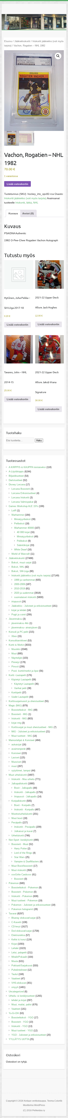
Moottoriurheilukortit (21, 813)
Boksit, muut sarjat (21, 562)
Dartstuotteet (15, 480)
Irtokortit (20, 202)
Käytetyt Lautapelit (21, 679)
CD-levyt (15, 926)
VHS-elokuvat (18, 983)
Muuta (14, 961)
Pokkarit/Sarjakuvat (21, 965)
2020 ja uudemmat (24, 593)
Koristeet (16, 753)
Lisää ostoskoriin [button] (17, 324)
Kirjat (14, 943)
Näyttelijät (16, 657)
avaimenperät (18, 749)
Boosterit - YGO (19, 1021)
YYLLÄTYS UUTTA (19, 1039)
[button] (58, 56)
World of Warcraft (20, 553)
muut (14, 766)
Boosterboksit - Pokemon (24, 887)
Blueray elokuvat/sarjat (23, 917)
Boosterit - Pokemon (22, 891)
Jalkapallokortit (19, 783)
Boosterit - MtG (19, 714)
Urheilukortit (17, 835)
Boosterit (19, 879)
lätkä (29, 202)
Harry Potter (20, 848)
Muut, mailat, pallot (21, 1004)
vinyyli (14, 987)
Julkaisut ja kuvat (23, 831)
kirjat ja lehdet (18, 610)
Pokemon (14, 883)
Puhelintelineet (19, 969)
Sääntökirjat (23, 545)
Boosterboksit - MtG (22, 709)
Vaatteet (15, 978)
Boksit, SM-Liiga (20, 571)
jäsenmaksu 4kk (20, 623)
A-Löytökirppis (16, 471)
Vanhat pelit (20, 688)
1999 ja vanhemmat (24, 579)
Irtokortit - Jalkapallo (25, 792)
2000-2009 (19, 584)
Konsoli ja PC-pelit (18, 631)
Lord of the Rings (23, 853)
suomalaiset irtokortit (25, 597)
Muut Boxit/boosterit (22, 865)
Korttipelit (16, 692)
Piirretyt (15, 662)
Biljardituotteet (16, 475)
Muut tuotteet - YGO (22, 1030)
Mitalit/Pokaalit (19, 957)
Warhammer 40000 (24, 527)
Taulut (14, 974)
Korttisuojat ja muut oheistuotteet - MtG (32, 727)
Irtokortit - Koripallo (24, 809)
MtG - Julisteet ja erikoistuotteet (28, 731)
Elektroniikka (18, 935)
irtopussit (16, 601)
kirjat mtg (16, 723)
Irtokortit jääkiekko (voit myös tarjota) (25, 198)
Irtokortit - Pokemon (21, 896)
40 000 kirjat (23, 532)
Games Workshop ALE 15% (23, 506)
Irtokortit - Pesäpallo (24, 827)
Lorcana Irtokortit (20, 497)
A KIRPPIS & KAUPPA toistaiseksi (27, 467)
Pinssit (15, 666)
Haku (39, 440)
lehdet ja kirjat (18, 1000)
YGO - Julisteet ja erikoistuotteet (28, 1035)
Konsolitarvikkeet (18, 640)
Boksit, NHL (17, 567)
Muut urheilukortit (18, 775)
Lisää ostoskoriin (17, 184)
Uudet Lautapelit (19, 697)
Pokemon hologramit (22, 909)
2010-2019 (19, 588)
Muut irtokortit (18, 870)
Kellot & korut (18, 939)
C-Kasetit (16, 922)
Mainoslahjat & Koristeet (21, 740)
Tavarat (13, 913)
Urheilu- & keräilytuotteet (22, 995)
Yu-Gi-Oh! (14, 1013)
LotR (13, 510)
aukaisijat (16, 744)
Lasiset (15, 757)
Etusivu (8, 41)
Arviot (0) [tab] (28, 213)
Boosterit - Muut (19, 844)
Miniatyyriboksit (22, 519)
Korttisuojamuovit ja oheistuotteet (26, 701)
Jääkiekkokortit (22, 41)
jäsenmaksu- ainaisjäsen (24, 627)
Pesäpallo (16, 822)
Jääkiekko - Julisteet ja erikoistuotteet (31, 605)
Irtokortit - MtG (19, 718)
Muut (14, 653)
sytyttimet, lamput (20, 770)
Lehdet (14, 948)
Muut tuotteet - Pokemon (24, 900)
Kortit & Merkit (16, 645)
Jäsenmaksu (15, 619)
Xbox (14, 636)
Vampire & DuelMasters (26, 861)
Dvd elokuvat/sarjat (21, 931)
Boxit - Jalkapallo (23, 787)
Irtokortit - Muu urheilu (22, 779)
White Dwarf (20, 549)
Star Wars (19, 857)
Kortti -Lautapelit (17, 675)
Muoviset (16, 761)
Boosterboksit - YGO (22, 1017)
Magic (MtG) (15, 705)
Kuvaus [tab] (13, 213)
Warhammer (17, 515)
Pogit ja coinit (18, 614)
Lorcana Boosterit (20, 489)
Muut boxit (16, 818)
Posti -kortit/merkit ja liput (24, 671)
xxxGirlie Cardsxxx (21, 874)
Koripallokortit (18, 801)
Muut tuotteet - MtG (21, 735)
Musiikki (15, 649)
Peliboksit (19, 523)
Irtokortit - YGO (19, 1026)
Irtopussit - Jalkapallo (25, 796)
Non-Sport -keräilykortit (21, 839)
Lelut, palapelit (19, 952)
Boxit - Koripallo (22, 805)
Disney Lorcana (17, 484)
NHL (35, 202)
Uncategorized (16, 991)
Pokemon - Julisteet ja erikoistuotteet (31, 905)
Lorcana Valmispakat (22, 501)
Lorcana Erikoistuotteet (23, 493)
